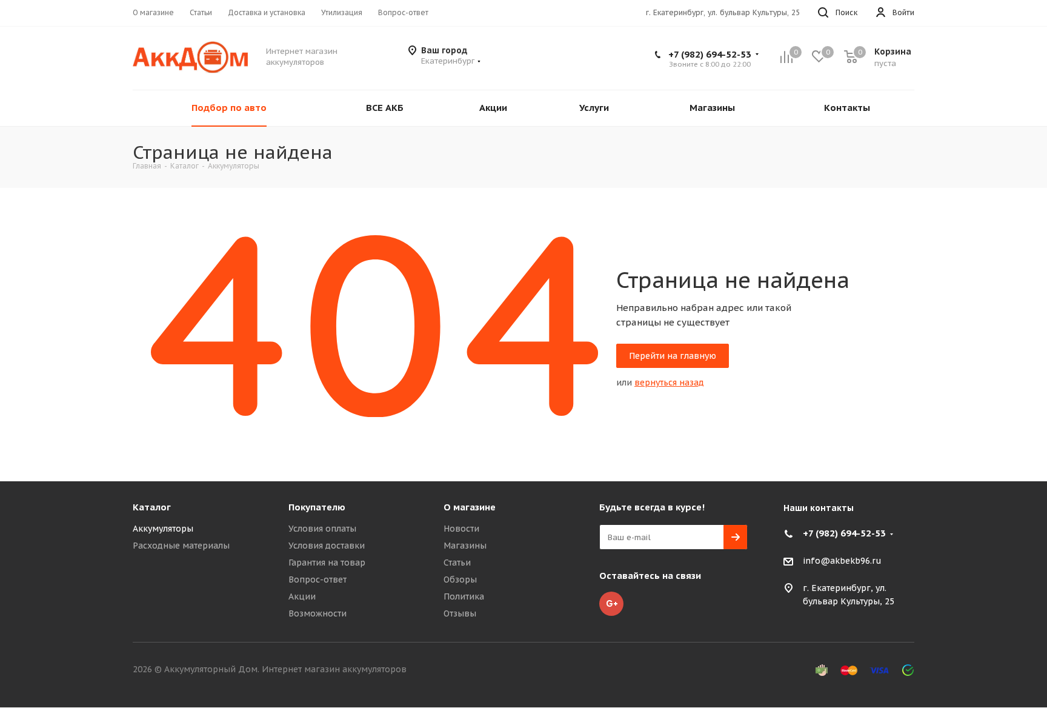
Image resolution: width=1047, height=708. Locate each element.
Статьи (457, 562)
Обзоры (460, 579)
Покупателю (316, 507)
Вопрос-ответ (317, 579)
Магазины (465, 545)
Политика (464, 596)
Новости (461, 528)
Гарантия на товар (326, 562)
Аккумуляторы (163, 528)
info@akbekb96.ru (842, 561)
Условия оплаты (322, 528)
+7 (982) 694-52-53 (709, 54)
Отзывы (460, 613)
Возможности (317, 613)
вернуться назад (669, 382)
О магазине (470, 507)
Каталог (152, 507)
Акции (302, 596)
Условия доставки (326, 545)
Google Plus (611, 604)
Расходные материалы (181, 545)
